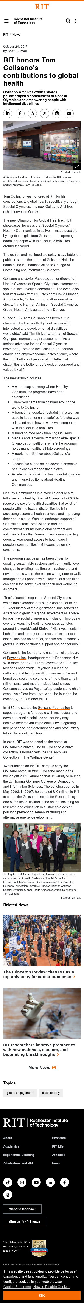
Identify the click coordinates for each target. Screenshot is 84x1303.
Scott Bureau (17, 51)
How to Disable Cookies (51, 1286)
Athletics (58, 1154)
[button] (6, 21)
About (7, 1138)
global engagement (20, 1092)
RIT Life (58, 1146)
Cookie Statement (17, 1286)
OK (42, 1295)
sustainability (51, 1092)
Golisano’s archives (18, 746)
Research (59, 1138)
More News (39, 1067)
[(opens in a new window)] (7, 1182)
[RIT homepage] (35, 1123)
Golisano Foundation (54, 707)
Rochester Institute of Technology (28, 20)
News (16, 34)
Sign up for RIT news (24, 1221)
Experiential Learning (19, 1154)
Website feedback (22, 1209)
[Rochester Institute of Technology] (42, 6)
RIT (5, 34)
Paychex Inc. (16, 657)
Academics (11, 1146)
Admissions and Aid (18, 1163)
